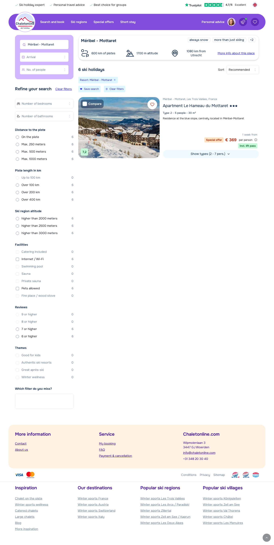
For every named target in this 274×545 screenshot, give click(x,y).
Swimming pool (47, 266)
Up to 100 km (47, 178)
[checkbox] (92, 104)
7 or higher (47, 329)
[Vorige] (82, 127)
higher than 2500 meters (47, 226)
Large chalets (24, 517)
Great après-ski (47, 370)
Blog (18, 523)
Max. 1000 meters (47, 159)
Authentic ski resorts (47, 362)
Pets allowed (47, 288)
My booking (107, 444)
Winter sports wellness (31, 505)
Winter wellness (47, 377)
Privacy (205, 475)
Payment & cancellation (115, 456)
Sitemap (219, 475)
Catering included (47, 252)
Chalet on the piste (28, 498)
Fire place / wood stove (47, 296)
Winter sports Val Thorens (221, 511)
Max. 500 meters (47, 152)
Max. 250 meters (47, 144)
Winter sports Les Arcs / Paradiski (164, 505)
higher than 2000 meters (47, 218)
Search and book (52, 22)
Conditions (189, 475)
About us (21, 450)
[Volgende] (156, 127)
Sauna (47, 274)
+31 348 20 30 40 (195, 459)
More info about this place (236, 53)
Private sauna (47, 281)
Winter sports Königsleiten (222, 498)
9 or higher (47, 314)
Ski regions (79, 22)
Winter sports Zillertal (155, 511)
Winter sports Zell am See (221, 505)
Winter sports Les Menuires (223, 523)
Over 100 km (47, 185)
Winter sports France (93, 498)
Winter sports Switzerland (96, 511)
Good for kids (47, 355)
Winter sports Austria (93, 505)
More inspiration (26, 529)
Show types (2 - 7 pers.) (208, 154)
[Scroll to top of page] (267, 538)
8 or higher (47, 322)
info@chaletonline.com (199, 453)
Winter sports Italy (91, 517)
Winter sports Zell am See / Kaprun (165, 517)
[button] (168, 47)
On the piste (47, 137)
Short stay (127, 22)
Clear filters (63, 89)
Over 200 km (47, 192)
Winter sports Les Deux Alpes (161, 523)
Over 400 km (47, 200)
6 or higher (47, 336)
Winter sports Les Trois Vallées (162, 498)
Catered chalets (26, 511)
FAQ (102, 450)
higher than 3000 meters (47, 233)
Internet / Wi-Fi (47, 259)
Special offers (103, 22)
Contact (21, 444)
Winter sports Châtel (218, 517)
